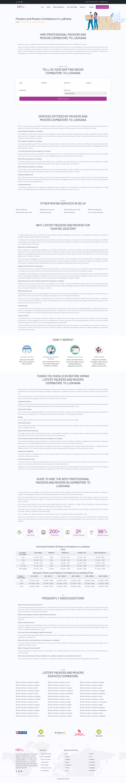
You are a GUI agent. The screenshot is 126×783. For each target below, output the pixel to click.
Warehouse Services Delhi (47, 209)
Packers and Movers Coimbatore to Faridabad (28, 699)
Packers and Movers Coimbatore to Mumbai (28, 682)
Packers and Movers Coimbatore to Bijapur (92, 704)
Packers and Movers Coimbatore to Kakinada (28, 710)
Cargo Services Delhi (46, 212)
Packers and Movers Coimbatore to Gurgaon (28, 685)
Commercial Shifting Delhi (95, 209)
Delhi (66, 753)
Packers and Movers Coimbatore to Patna (59, 682)
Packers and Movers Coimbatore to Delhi (27, 688)
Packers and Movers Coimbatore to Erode (27, 702)
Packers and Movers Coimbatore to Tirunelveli (60, 713)
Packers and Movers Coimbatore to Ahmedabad (61, 693)
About (48, 7)
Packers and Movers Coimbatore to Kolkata (28, 690)
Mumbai (91, 753)
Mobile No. (44, 82)
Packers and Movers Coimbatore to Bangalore (60, 688)
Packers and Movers (58, 7)
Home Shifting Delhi (70, 212)
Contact (91, 7)
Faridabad (91, 759)
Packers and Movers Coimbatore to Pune (59, 685)
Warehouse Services (46, 768)
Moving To (89, 82)
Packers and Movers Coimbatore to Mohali (91, 685)
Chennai (67, 762)
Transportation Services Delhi (24, 212)
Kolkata (67, 768)
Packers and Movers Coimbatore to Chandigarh (93, 690)
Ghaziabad (92, 762)
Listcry (67, 778)
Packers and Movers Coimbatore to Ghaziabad (28, 696)
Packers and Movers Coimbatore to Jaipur (91, 688)
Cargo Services (45, 762)
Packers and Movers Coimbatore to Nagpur (60, 702)
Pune (90, 756)
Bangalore (67, 759)
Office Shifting (44, 765)
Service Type (67, 90)
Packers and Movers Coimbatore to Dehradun (92, 682)
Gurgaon (67, 756)
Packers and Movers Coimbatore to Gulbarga (28, 704)
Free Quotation (45, 770)
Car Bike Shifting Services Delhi (72, 209)
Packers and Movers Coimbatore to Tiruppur (60, 716)
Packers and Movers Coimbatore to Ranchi (59, 699)
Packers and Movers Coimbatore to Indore (92, 696)
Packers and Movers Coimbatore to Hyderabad (61, 690)
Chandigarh (92, 767)
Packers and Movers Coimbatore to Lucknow (92, 699)
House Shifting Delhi (22, 209)
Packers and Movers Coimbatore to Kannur (28, 707)
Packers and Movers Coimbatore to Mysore (28, 716)
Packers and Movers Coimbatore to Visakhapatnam (94, 710)
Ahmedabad (92, 770)
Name (20, 82)
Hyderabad (68, 765)
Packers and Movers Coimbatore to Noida (27, 693)
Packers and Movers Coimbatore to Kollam (92, 713)
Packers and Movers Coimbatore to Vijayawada (93, 707)
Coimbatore (92, 765)
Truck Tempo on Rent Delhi (96, 212)
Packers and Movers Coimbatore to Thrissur (60, 710)
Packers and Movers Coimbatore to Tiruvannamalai (94, 702)
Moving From (67, 82)
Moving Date (22, 90)
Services (82, 7)
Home (42, 7)
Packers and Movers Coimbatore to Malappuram (93, 716)
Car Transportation (46, 756)
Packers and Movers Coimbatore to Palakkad (60, 704)
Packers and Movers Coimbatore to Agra (59, 696)
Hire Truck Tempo (72, 7)
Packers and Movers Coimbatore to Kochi (27, 713)
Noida (66, 770)
